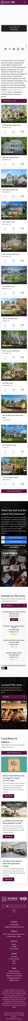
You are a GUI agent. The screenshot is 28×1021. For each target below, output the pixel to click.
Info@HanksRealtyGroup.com (14, 927)
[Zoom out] (26, 48)
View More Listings (14, 491)
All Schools (7, 605)
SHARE (24, 702)
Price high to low (9, 101)
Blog (14, 961)
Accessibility (20, 1015)
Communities (14, 949)
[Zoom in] (26, 45)
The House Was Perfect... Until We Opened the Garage (13, 863)
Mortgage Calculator (14, 978)
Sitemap (14, 1016)
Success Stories (14, 959)
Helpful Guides (14, 980)
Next (25, 712)
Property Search (14, 971)
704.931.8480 (14, 924)
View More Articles (14, 753)
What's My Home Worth (14, 975)
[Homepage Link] (8, 2)
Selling (14, 946)
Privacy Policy (12, 1015)
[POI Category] (6, 49)
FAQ (14, 963)
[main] (14, 445)
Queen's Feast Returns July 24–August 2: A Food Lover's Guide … (13, 778)
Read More (8, 796)
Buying (14, 944)
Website (14, 619)
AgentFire (19, 1018)
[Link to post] (14, 764)
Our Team (14, 956)
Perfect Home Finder (14, 973)
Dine (6, 697)
